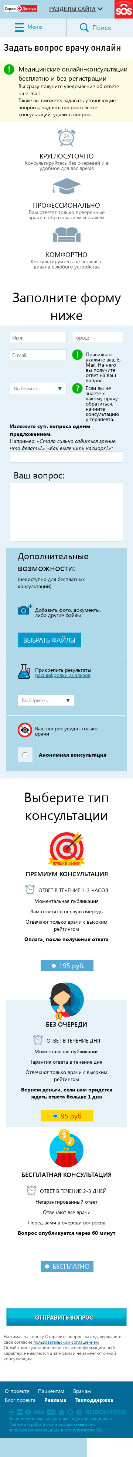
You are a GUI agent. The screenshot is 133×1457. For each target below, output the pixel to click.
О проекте (17, 1390)
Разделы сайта (72, 9)
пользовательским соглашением (66, 1342)
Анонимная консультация (72, 754)
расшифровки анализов (63, 675)
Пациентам (51, 1390)
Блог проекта (20, 1399)
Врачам (82, 1390)
